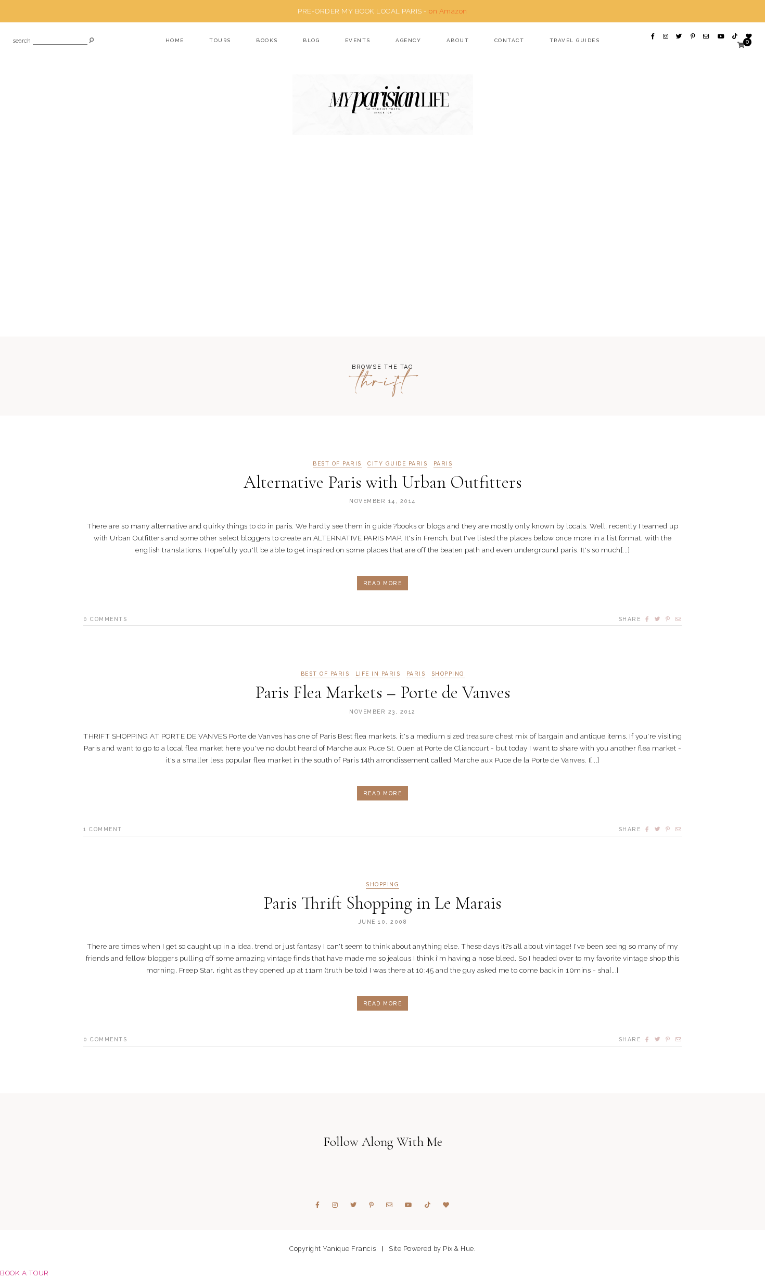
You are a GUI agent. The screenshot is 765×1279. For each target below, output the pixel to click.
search (22, 41)
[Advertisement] (382, 256)
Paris (443, 464)
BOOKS (267, 40)
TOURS (220, 40)
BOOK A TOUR (24, 1273)
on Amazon (448, 11)
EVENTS (358, 40)
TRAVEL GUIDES (575, 40)
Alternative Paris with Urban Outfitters (383, 482)
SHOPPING (448, 674)
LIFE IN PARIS (378, 674)
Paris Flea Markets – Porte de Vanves (383, 692)
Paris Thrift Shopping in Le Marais (382, 903)
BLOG (311, 40)
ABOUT (458, 40)
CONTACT (509, 40)
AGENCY (408, 40)
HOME (174, 40)
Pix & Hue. (459, 1248)
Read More (382, 583)
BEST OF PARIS (337, 464)
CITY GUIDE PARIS (397, 464)
